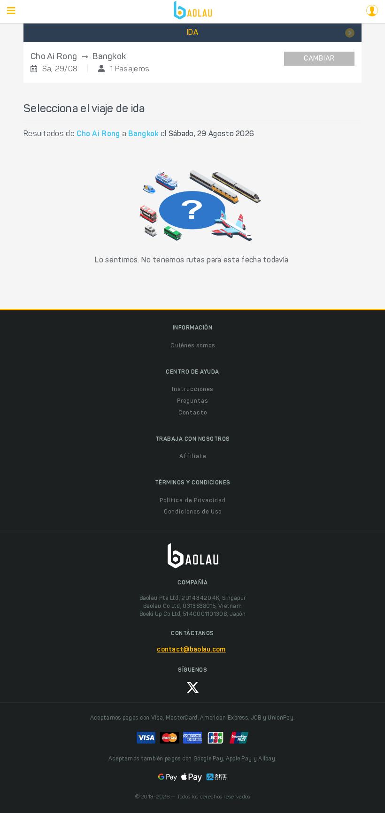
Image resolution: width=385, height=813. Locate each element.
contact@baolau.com (191, 650)
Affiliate (192, 457)
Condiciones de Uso (193, 512)
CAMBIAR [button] (319, 59)
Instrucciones (192, 389)
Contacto (192, 413)
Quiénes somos (192, 346)
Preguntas (192, 401)
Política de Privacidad (193, 501)
